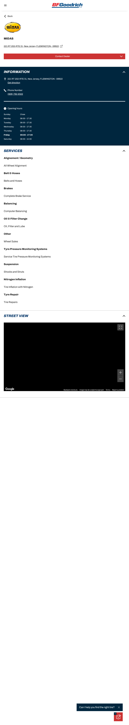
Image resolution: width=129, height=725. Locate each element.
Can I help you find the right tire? (97, 707)
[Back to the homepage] (67, 5)
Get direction (14, 83)
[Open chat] (118, 716)
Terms (108, 390)
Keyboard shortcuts (71, 390)
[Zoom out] (120, 379)
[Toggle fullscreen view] (120, 327)
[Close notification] (119, 707)
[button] (115, 713)
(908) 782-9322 (15, 94)
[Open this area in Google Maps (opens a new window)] (10, 389)
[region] (64, 357)
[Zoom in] (120, 372)
